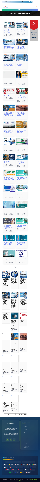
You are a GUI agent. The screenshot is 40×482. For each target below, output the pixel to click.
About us (25, 426)
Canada (18, 464)
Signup (23, 1)
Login (21, 1)
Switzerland (28, 472)
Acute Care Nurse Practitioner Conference (13, 385)
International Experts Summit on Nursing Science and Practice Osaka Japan (21, 30)
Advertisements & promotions (26, 447)
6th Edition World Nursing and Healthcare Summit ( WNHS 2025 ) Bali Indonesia (9, 178)
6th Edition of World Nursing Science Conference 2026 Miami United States (9, 80)
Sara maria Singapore (7, 95)
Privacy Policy (20, 480)
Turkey (8, 469)
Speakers (25, 432)
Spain (22, 472)
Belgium (11, 464)
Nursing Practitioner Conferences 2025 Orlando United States (21, 162)
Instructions (26, 443)
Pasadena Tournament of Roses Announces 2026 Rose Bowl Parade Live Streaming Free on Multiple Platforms (6, 345)
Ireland (35, 464)
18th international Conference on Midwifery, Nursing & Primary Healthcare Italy (14, 366)
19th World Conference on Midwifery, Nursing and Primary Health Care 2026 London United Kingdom (14, 344)
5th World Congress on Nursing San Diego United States (8, 259)
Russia (17, 472)
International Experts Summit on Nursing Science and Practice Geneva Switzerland (23, 302)
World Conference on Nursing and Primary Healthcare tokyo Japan (21, 47)
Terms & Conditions (33, 479)
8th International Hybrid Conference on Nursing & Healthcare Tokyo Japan (8, 194)
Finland (27, 469)
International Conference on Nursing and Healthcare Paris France (22, 178)
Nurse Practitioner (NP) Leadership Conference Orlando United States (8, 147)
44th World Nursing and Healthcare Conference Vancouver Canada (8, 243)
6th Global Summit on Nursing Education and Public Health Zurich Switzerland (23, 344)
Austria (33, 469)
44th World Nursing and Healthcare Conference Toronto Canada (21, 243)
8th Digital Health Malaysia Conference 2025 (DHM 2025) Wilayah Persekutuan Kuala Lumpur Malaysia (6, 366)
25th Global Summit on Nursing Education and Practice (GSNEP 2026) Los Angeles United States (14, 324)
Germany (23, 464)
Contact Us (15, 1)
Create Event (20, 9)
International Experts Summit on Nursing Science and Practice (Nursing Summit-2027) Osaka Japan (6, 282)
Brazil (11, 472)
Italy (6, 464)
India (29, 464)
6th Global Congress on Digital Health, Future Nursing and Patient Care (21, 194)
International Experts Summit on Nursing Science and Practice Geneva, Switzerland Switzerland (14, 303)
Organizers (25, 429)
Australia (21, 469)
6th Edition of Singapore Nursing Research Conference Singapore (21, 147)
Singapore (14, 469)
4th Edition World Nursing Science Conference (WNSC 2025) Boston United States (22, 259)
